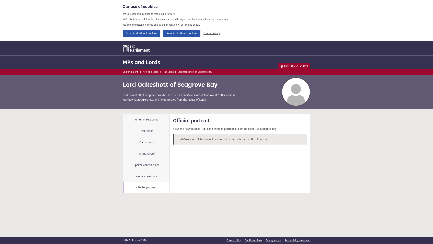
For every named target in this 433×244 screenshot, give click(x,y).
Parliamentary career (146, 119)
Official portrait (146, 187)
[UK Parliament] (136, 48)
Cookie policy (233, 240)
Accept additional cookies (141, 33)
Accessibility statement (297, 240)
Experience (146, 131)
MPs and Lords (141, 62)
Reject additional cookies (181, 33)
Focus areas (146, 142)
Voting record (147, 153)
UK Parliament (130, 71)
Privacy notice (273, 240)
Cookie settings (211, 33)
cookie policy (192, 24)
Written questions (146, 176)
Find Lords (168, 71)
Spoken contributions (146, 165)
